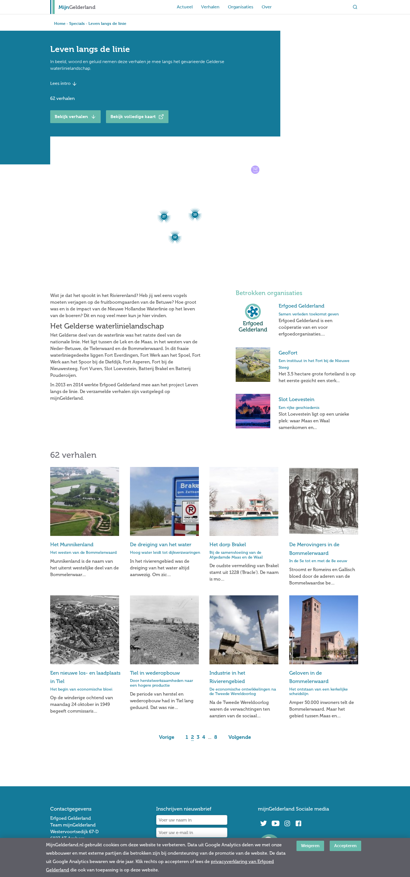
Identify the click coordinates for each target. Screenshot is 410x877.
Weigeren (310, 845)
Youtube (275, 823)
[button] (255, 169)
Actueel (185, 6)
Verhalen (210, 6)
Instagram (287, 823)
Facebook (298, 823)
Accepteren (345, 845)
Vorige (166, 737)
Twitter (263, 823)
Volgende (239, 737)
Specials (77, 23)
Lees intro (61, 83)
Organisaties (240, 6)
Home (60, 23)
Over (267, 6)
